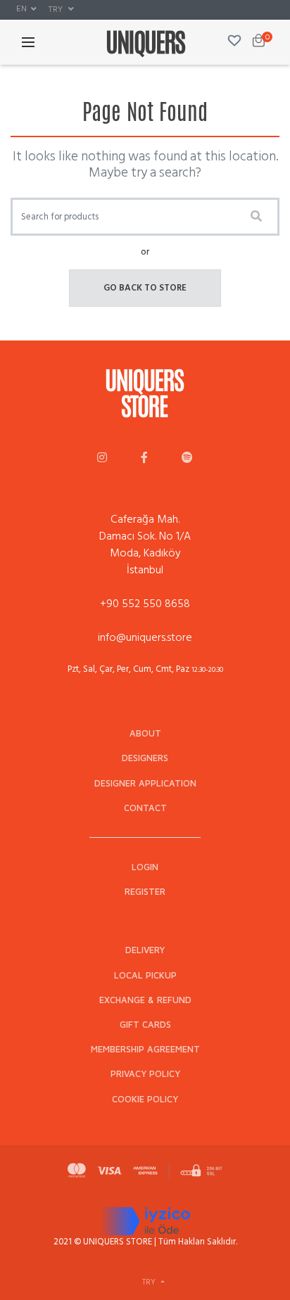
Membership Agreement (145, 1049)
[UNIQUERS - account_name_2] (144, 459)
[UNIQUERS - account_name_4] (187, 459)
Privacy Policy (145, 1074)
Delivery (145, 950)
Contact (145, 808)
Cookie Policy (145, 1099)
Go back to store (145, 288)
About (145, 733)
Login (145, 867)
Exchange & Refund (145, 1000)
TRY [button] (56, 8)
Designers (145, 758)
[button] (26, 9)
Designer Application (145, 783)
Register (145, 891)
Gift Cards (145, 1024)
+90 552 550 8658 (145, 603)
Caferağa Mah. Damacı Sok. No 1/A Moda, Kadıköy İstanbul (145, 544)
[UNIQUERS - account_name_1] (102, 459)
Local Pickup (145, 975)
